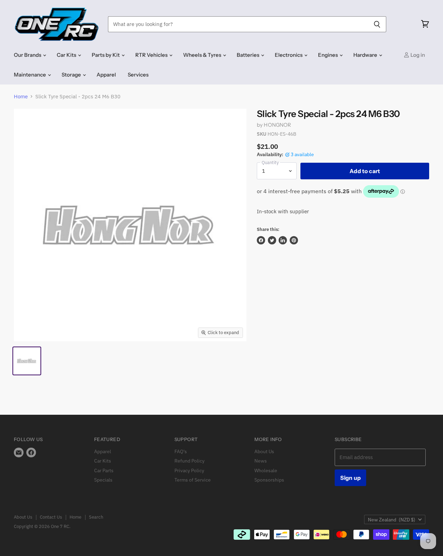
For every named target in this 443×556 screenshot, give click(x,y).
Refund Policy (189, 461)
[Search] (377, 24)
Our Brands (28, 55)
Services (138, 74)
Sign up (350, 477)
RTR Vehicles (152, 55)
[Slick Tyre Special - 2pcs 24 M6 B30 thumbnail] (26, 361)
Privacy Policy (189, 470)
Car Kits (67, 55)
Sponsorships (269, 480)
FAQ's (180, 451)
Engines (328, 55)
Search (96, 517)
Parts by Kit (106, 55)
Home (21, 96)
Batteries (248, 55)
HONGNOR (277, 125)
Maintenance (30, 74)
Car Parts (104, 470)
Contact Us (51, 517)
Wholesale (265, 470)
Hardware (365, 55)
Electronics (289, 55)
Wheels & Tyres (202, 55)
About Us (264, 451)
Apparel (106, 74)
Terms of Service (192, 480)
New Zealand (391, 520)
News (260, 461)
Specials (103, 480)
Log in (417, 55)
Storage (72, 74)
